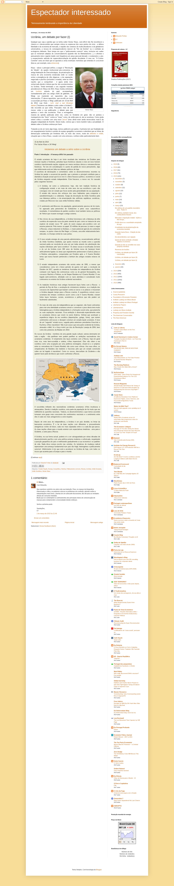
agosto (117, 191)
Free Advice (118, 701)
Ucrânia (88, 469)
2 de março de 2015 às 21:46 (47, 513)
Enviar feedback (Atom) (48, 526)
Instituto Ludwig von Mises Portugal (125, 302)
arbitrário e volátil (96, 134)
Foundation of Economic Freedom (125, 297)
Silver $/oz (114, 98)
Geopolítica (56, 469)
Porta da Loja (118, 550)
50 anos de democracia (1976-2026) (125, 569)
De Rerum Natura (120, 346)
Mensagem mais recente (40, 522)
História (63, 469)
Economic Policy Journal (123, 735)
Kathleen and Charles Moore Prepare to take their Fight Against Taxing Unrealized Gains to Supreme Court (126, 684)
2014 (115, 271)
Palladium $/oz (115, 103)
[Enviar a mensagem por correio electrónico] (63, 463)
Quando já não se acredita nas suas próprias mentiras (127, 245)
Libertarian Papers (119, 305)
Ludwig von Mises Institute (122, 310)
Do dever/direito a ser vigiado (125, 237)
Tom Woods (118, 472)
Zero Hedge (118, 752)
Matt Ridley (118, 671)
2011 (115, 280)
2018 (115, 167)
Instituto (39, 91)
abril (117, 202)
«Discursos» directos (120, 498)
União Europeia (96, 469)
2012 (115, 277)
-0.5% (143, 98)
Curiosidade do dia (119, 466)
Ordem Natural (119, 769)
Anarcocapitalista (119, 292)
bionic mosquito (119, 528)
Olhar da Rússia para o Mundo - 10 (125, 778)
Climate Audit (119, 621)
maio (117, 199)
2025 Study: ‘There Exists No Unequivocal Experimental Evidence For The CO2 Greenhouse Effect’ (127, 376)
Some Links (117, 640)
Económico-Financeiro (122, 518)
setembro (118, 188)
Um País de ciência (120, 505)
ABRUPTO (118, 806)
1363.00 (131, 103)
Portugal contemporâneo (123, 503)
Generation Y (118, 798)
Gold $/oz (114, 95)
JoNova (116, 415)
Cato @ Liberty (119, 328)
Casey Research (119, 295)
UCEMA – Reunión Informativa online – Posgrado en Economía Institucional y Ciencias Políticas (126, 613)
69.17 (132, 98)
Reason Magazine (120, 384)
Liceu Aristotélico (120, 488)
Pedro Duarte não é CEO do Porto (124, 483)
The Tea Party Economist (123, 742)
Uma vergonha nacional (121, 770)
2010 (115, 283)
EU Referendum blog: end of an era (125, 712)
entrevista (54, 63)
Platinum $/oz (114, 100)
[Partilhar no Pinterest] (43, 466)
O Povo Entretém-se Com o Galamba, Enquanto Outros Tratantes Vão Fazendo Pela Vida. (126, 649)
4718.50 (131, 95)
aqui (40, 457)
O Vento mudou (118, 763)
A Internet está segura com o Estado (125, 793)
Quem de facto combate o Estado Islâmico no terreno (126, 241)
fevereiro (118, 264)
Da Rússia (117, 776)
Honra (116, 729)
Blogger (99, 870)
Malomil (116, 438)
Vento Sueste (118, 761)
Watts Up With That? (121, 406)
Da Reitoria (118, 645)
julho (117, 193)
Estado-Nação (42, 469)
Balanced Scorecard (121, 464)
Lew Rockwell (119, 718)
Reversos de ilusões (122, 249)
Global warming (119, 681)
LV (37, 482)
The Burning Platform (121, 365)
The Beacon (118, 600)
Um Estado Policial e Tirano (122, 513)
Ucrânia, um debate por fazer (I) (126, 260)
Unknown (119, 43)
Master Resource (120, 692)
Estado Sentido (119, 574)
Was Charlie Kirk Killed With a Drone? (125, 367)
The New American (119, 318)
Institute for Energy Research (124, 445)
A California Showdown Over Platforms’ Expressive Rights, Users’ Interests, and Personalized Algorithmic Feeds (126, 398)
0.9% (143, 103)
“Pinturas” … (118, 658)
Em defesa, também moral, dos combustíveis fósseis (125, 214)
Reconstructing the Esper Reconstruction (126, 623)
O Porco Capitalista (121, 783)
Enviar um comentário (41, 518)
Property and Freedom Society (123, 313)
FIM (115, 785)
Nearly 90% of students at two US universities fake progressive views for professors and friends (126, 419)
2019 (115, 164)
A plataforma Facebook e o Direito (124, 666)
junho (117, 196)
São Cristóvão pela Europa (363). (124, 440)
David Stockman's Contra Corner (126, 337)
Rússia (83, 469)
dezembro (119, 179)
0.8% (143, 95)
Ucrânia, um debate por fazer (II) (126, 257)
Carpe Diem (118, 395)
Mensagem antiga (96, 522)
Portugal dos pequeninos (123, 664)
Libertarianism (118, 308)
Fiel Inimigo (118, 628)
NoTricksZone (119, 372)
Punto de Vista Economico (123, 610)
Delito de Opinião (120, 542)
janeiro (118, 267)
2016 (115, 173)
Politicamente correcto (73, 469)
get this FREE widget (128, 88)
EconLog (117, 455)
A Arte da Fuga (119, 791)
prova (65, 120)
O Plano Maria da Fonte (121, 490)
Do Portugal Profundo (121, 727)
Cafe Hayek (118, 638)
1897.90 (131, 100)
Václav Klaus (46, 471)
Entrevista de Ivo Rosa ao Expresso (125, 552)
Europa (50, 469)
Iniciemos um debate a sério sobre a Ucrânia (67, 149)
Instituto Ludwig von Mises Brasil (124, 300)
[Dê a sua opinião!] (35, 466)
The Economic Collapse (122, 427)
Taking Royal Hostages (121, 529)
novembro (119, 182)
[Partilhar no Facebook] (40, 466)
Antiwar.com (118, 356)
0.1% (143, 100)
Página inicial (69, 522)
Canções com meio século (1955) (124, 544)
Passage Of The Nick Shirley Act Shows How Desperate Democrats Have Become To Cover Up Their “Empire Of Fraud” (127, 430)
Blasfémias (118, 481)
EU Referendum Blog (121, 711)
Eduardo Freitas (121, 36)
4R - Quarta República (122, 656)
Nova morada (118, 576)
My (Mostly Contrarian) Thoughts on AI (126, 537)
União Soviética (37, 471)
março (117, 205)
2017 (115, 170)
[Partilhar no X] (38, 466)
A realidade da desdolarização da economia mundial (126, 228)
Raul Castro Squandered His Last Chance (127, 800)
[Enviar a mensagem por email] (33, 466)
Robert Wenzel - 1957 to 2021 (123, 737)
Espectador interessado (71, 12)
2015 (115, 176)
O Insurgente (118, 567)
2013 (115, 274)
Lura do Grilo (118, 511)
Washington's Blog (120, 557)
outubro (118, 185)
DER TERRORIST (120, 582)
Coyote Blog (118, 535)
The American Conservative (122, 315)
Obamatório (118, 496)
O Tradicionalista (120, 591)
